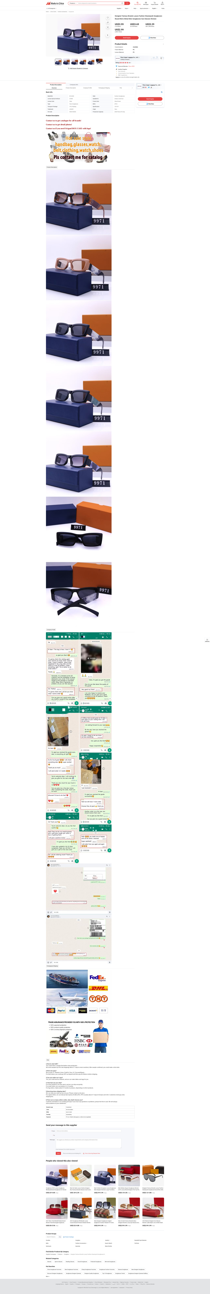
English (66, 1284)
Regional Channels (124, 1282)
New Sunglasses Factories (71, 1269)
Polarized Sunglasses (96, 1261)
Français (84, 1284)
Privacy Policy (129, 1287)
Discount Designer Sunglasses (55, 1273)
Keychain (77, 1246)
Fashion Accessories (62, 11)
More (47, 1276)
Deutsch (102, 1284)
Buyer (126, 8)
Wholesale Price (107, 1282)
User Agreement (114, 1287)
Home (47, 11)
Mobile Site (140, 1282)
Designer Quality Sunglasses (91, 1273)
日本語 (122, 1284)
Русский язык (90, 1284)
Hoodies (48, 1240)
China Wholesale (98, 1282)
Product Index (133, 1282)
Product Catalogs (69, 1237)
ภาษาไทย (132, 1284)
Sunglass (77, 1240)
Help (135, 8)
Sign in (162, 4)
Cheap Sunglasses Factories (89, 1269)
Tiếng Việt (142, 1284)
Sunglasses (71, 11)
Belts (47, 1243)
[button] (129, 87)
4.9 (144, 87)
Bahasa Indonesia (150, 1284)
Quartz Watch (108, 1243)
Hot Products (65, 1282)
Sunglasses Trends (120, 1273)
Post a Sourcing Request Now (91, 1153)
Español (72, 1284)
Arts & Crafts (53, 11)
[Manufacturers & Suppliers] (55, 3)
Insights (146, 1282)
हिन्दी (127, 1284)
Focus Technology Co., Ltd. (94, 1287)
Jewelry (107, 1240)
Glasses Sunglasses (123, 1269)
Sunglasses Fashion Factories (107, 1269)
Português (77, 1284)
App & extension (144, 8)
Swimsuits (48, 1246)
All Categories (51, 8)
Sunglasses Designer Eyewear (73, 1273)
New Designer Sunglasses (138, 1269)
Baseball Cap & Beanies (140, 1240)
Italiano (97, 1284)
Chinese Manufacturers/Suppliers (85, 1282)
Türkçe (137, 1284)
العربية (113, 1284)
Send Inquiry (127, 38)
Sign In (117, 77)
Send (58, 1153)
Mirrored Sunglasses (110, 1261)
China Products (72, 1282)
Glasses (49, 1261)
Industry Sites (116, 1282)
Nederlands (108, 1284)
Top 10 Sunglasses (107, 1273)
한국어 (118, 1284)
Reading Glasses (70, 1261)
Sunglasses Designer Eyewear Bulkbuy (138, 1273)
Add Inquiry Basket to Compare (79, 68)
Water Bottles (108, 1246)
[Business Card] (161, 92)
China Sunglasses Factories (54, 1269)
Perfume (137, 1243)
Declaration (122, 1287)
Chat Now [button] (153, 38)
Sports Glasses (58, 1261)
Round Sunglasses (82, 1261)
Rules (163, 8)
